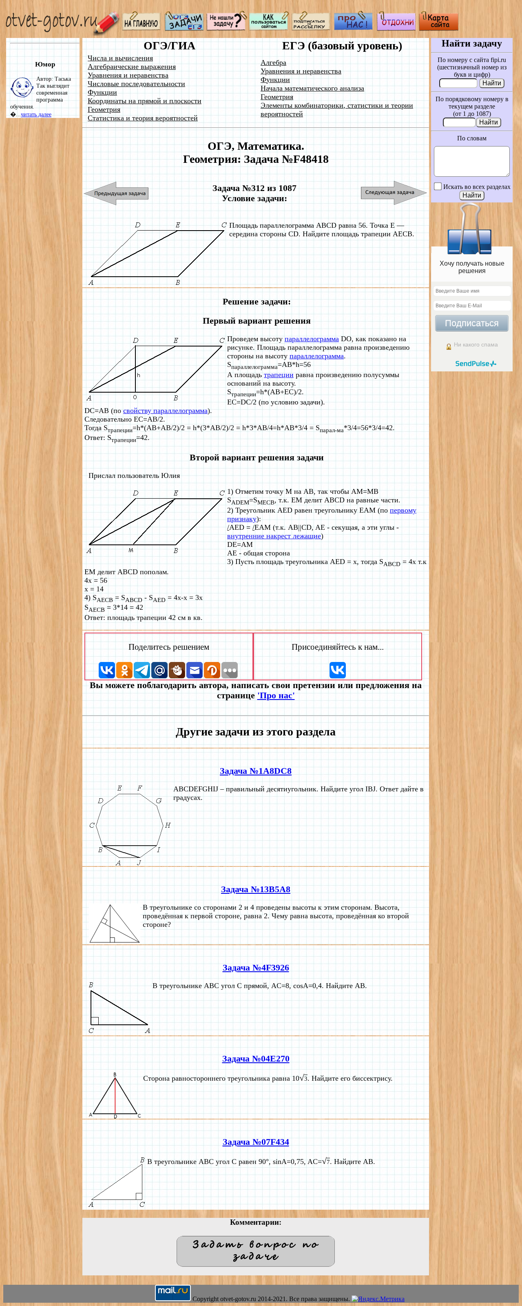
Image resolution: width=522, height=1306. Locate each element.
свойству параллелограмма (165, 410)
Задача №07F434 (256, 1142)
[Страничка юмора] (396, 28)
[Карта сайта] (438, 28)
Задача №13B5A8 (255, 889)
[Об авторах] (354, 28)
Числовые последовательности (136, 84)
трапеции (279, 375)
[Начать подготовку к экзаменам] (184, 28)
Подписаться (472, 323)
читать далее (36, 114)
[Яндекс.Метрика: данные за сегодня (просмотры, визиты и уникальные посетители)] (378, 1299)
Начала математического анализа (312, 88)
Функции (102, 92)
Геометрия (104, 109)
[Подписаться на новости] (311, 28)
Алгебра (273, 62)
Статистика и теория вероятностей (143, 118)
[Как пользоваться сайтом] (269, 28)
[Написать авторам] (226, 28)
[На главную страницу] (142, 28)
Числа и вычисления (120, 58)
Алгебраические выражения (132, 66)
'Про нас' (276, 695)
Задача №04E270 (256, 1059)
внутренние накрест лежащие (274, 536)
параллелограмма (312, 339)
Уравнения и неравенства (128, 75)
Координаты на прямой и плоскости (144, 101)
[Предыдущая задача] (116, 193)
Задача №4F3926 (256, 968)
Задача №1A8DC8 (256, 771)
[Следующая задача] (394, 193)
